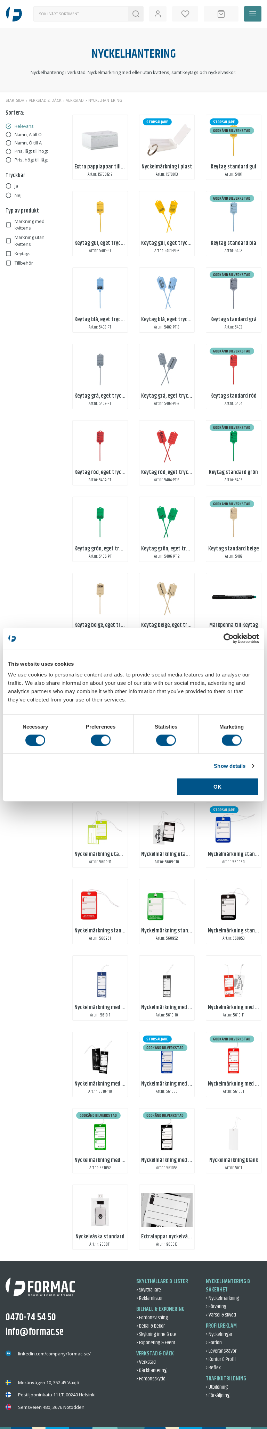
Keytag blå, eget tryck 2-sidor (174, 319)
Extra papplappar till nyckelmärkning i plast (123, 167)
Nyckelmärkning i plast (166, 167)
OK (217, 787)
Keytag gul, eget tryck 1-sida (105, 243)
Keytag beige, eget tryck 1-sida (108, 625)
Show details (229, 765)
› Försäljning (217, 1395)
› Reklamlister (149, 1298)
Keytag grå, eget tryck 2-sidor (174, 396)
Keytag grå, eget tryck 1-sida (106, 396)
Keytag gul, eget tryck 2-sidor (174, 243)
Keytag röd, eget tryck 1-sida (106, 472)
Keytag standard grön (233, 472)
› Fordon (214, 1342)
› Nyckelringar (219, 1334)
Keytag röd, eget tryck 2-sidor (174, 472)
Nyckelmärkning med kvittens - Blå (179, 1084)
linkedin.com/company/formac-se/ (54, 1354)
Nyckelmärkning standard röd (107, 931)
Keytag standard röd (233, 396)
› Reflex (213, 1367)
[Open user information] (158, 14)
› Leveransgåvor (221, 1351)
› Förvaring (216, 1306)
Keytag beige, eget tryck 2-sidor (176, 625)
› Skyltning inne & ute (156, 1334)
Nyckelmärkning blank (233, 1160)
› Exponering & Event (155, 1342)
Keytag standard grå (233, 319)
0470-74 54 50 (31, 1317)
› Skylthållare (148, 1290)
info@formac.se (35, 1332)
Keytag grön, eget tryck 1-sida (107, 549)
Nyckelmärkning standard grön (175, 931)
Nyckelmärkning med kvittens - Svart (182, 1160)
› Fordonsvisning (152, 1317)
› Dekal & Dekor (150, 1326)
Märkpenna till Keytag (233, 625)
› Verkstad (146, 1362)
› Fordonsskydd (150, 1378)
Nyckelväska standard (99, 1236)
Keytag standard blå (233, 243)
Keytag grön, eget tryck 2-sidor (175, 549)
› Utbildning (217, 1387)
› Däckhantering (151, 1370)
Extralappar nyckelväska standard (179, 1236)
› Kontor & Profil (221, 1359)
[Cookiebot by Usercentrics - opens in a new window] (228, 638)
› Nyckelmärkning (222, 1298)
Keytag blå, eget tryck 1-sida (105, 319)
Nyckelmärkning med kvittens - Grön (114, 1160)
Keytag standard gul (233, 167)
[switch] (101, 740)
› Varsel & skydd (221, 1315)
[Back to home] (14, 14)
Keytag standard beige (233, 549)
